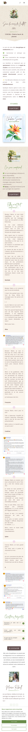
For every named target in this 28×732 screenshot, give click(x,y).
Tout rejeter (14, 729)
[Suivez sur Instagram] (14, 705)
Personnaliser (14, 725)
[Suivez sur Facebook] (11, 705)
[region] (14, 719)
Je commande (14, 648)
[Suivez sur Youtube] (17, 705)
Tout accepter (14, 721)
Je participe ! (14, 108)
